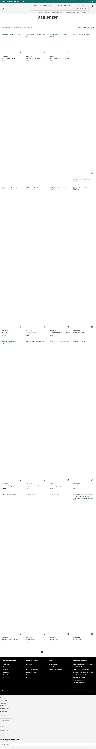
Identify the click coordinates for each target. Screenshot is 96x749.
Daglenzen (37, 5)
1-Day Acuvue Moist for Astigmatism (60, 332)
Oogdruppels (81, 8)
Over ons (28, 667)
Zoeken (94, 744)
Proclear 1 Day (54, 639)
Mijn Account (3, 728)
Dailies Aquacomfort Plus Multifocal (59, 58)
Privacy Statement (54, 664)
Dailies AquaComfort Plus (9, 58)
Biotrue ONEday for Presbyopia (10, 639)
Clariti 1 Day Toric (78, 639)
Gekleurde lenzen (80, 5)
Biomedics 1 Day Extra (79, 486)
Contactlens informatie (56, 12)
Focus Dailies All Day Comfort (81, 179)
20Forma (83, 691)
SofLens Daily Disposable (9, 486)
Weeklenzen (68, 5)
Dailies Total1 (5, 332)
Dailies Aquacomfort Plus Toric (34, 58)
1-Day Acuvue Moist (31, 332)
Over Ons (46, 12)
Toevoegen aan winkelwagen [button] (20, 52)
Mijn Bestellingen (4, 730)
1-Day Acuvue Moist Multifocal (34, 486)
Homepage (29, 664)
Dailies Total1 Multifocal (79, 332)
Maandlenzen (47, 5)
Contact (84, 12)
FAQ (78, 12)
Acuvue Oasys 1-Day (55, 486)
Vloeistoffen (58, 5)
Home (40, 12)
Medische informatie (70, 12)
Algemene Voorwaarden (55, 669)
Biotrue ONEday (30, 639)
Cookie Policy (53, 667)
